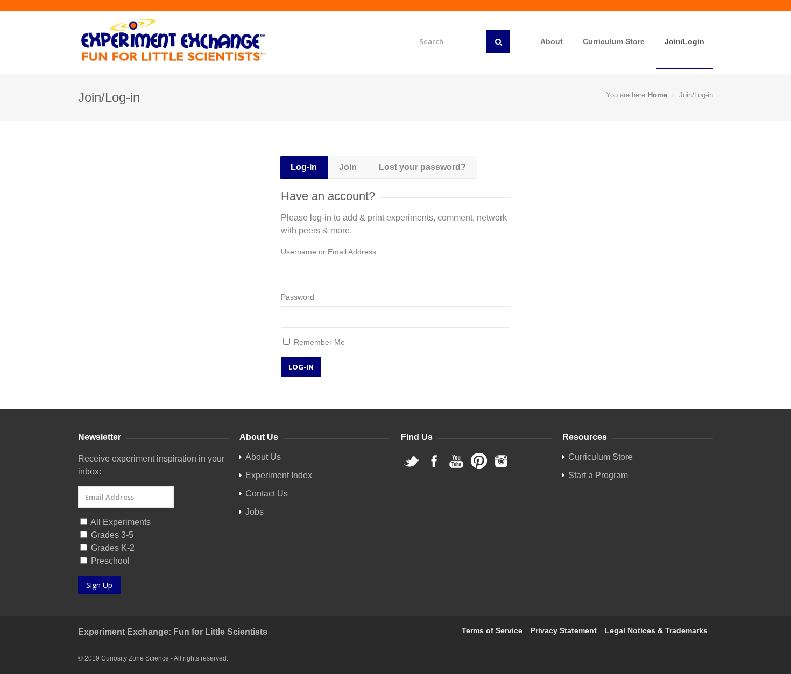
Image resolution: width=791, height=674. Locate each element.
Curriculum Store (614, 41)
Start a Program (598, 475)
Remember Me (318, 342)
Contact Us (266, 493)
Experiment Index (278, 475)
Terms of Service (492, 630)
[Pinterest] (479, 466)
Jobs (254, 511)
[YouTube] (456, 466)
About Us (263, 457)
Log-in (304, 167)
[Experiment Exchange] (173, 40)
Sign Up (99, 585)
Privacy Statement (564, 630)
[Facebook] (433, 466)
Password (297, 297)
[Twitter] (411, 466)
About (551, 41)
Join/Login (684, 41)
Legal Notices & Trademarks (656, 630)
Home (657, 95)
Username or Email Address (328, 251)
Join (348, 167)
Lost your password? (422, 167)
